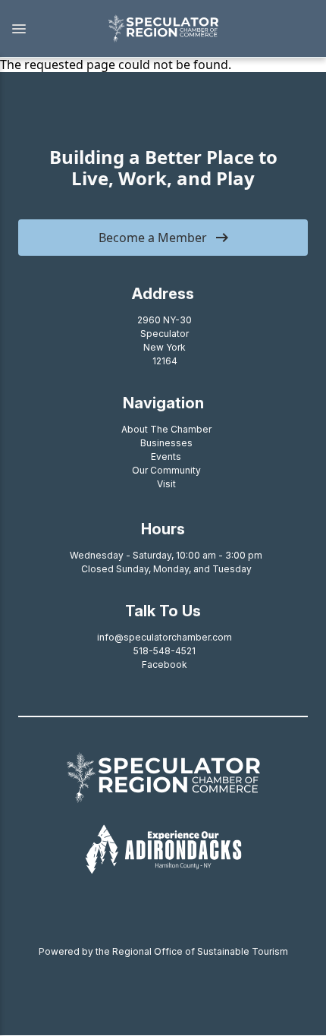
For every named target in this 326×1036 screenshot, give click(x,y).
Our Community (166, 470)
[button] (46, 28)
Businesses (166, 443)
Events (166, 456)
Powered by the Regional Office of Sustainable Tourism (163, 951)
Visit (166, 484)
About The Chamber (166, 429)
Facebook (164, 664)
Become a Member (153, 237)
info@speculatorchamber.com (164, 637)
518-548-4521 (164, 651)
